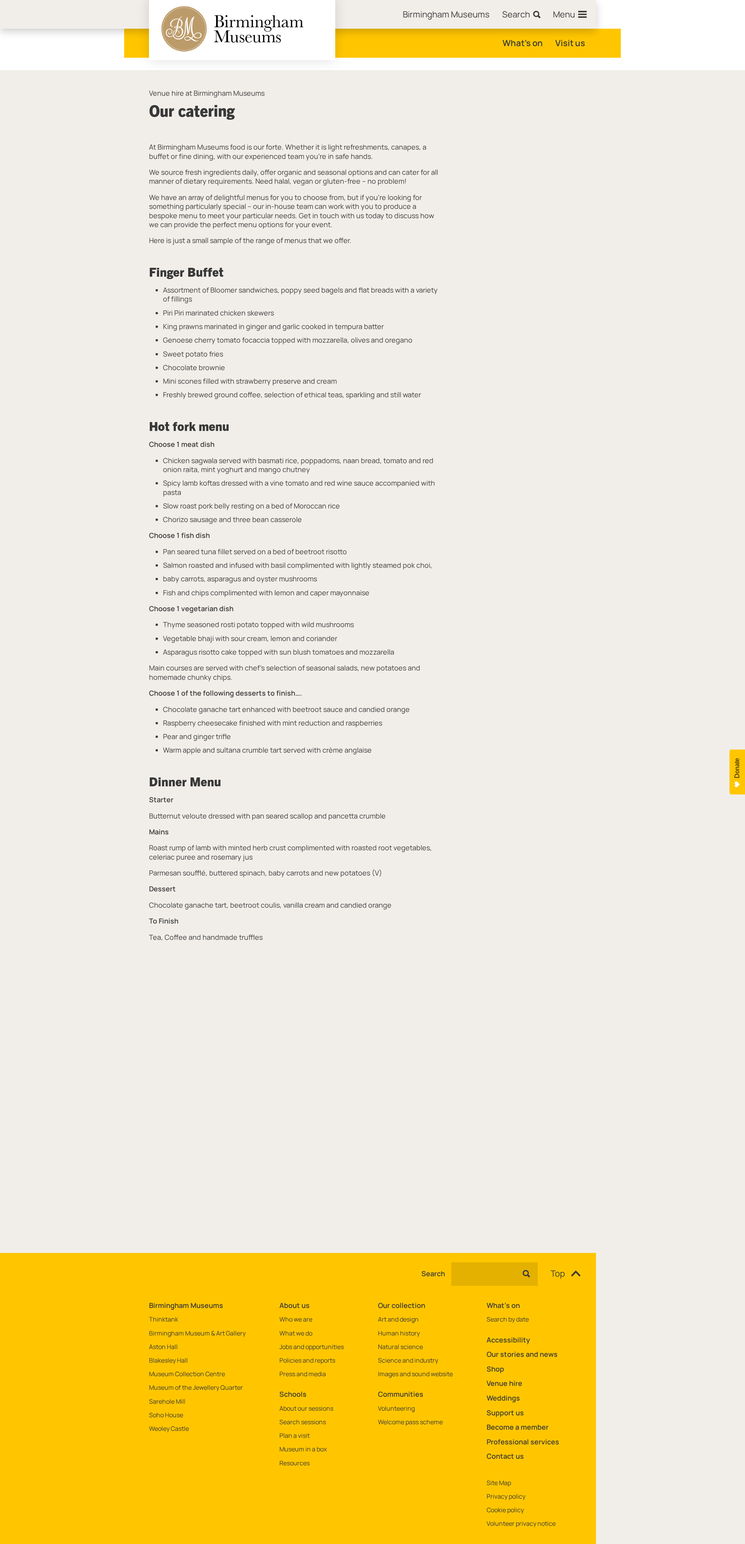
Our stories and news (522, 1354)
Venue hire (504, 1383)
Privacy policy (506, 1496)
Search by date (508, 1319)
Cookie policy (505, 1510)
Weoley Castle (169, 1428)
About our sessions (306, 1408)
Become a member (518, 1427)
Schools (293, 1394)
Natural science (400, 1347)
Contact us (505, 1456)
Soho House (166, 1415)
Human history (399, 1333)
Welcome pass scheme (410, 1422)
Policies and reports (307, 1360)
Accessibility (508, 1339)
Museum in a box (303, 1449)
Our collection (401, 1305)
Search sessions (302, 1422)
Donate (737, 768)
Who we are (295, 1319)
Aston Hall (163, 1347)
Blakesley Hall (168, 1360)
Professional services (523, 1441)
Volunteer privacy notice (521, 1523)
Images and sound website (415, 1374)
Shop (495, 1368)
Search (433, 1274)
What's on (522, 43)
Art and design (398, 1319)
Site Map (499, 1483)
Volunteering (396, 1408)
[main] (372, 649)
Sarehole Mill (167, 1401)
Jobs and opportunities (311, 1347)
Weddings (503, 1398)
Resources (294, 1463)
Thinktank (163, 1319)
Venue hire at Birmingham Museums (207, 93)
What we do (295, 1333)
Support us (505, 1412)
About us (294, 1305)
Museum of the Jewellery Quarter (196, 1387)
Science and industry (408, 1360)
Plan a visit (294, 1435)
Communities (400, 1394)
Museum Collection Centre (187, 1374)
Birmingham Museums (186, 1305)
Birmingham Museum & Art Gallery (197, 1333)
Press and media (302, 1374)
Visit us (570, 43)
